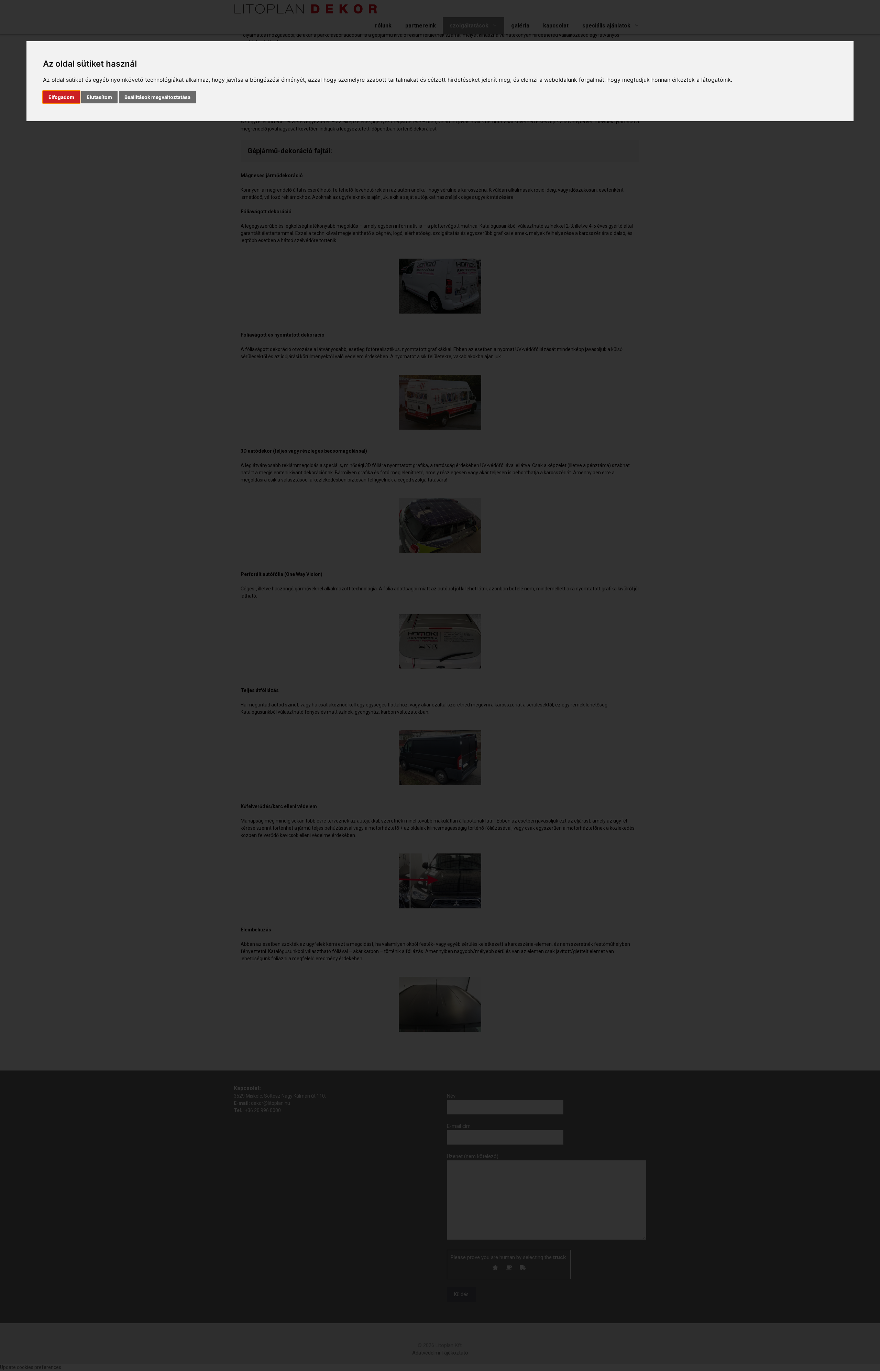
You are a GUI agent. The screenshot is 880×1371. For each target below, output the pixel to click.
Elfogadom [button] (61, 97)
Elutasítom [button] (99, 97)
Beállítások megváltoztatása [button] (157, 97)
